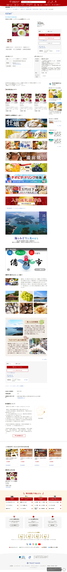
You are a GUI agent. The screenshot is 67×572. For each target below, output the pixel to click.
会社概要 (11, 565)
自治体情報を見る (19, 435)
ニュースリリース (17, 565)
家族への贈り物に (51, 508)
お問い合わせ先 (42, 47)
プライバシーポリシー (35, 565)
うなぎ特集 (36, 502)
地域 (17, 5)
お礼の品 (9, 5)
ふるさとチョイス (14, 547)
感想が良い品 (8, 508)
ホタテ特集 (43, 505)
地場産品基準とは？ (21, 397)
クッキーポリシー (43, 565)
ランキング (22, 5)
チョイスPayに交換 (52, 505)
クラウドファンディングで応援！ (54, 502)
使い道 (40, 5)
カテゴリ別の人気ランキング (10, 502)
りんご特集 (36, 505)
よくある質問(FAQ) (33, 525)
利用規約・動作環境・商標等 (52, 565)
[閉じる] (60, 568)
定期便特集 (43, 508)
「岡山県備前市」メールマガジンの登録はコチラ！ (16, 208)
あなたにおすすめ (29, 5)
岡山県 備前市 (8, 487)
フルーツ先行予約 (23, 508)
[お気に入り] (64, 569)
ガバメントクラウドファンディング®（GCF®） (30, 547)
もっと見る (44, 359)
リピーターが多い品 (9, 505)
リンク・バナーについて (25, 565)
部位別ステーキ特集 (37, 508)
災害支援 (44, 547)
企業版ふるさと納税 (54, 547)
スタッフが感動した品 (23, 505)
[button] (17, 95)
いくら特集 (43, 502)
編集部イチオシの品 (23, 502)
